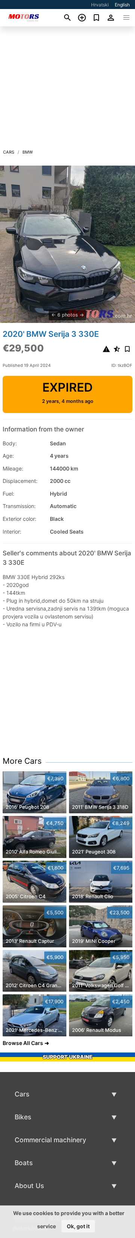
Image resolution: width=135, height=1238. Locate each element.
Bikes (23, 1117)
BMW (27, 152)
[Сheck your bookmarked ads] (96, 18)
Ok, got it (78, 1226)
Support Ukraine (68, 1057)
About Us (29, 1186)
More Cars (22, 761)
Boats (24, 1163)
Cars (9, 152)
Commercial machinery (50, 1140)
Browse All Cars (23, 1043)
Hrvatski (100, 5)
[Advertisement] (67, 89)
